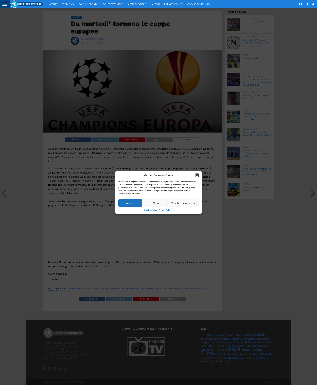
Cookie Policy (150, 210)
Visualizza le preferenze (184, 203)
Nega (156, 203)
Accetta (130, 203)
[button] (197, 175)
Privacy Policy (165, 210)
